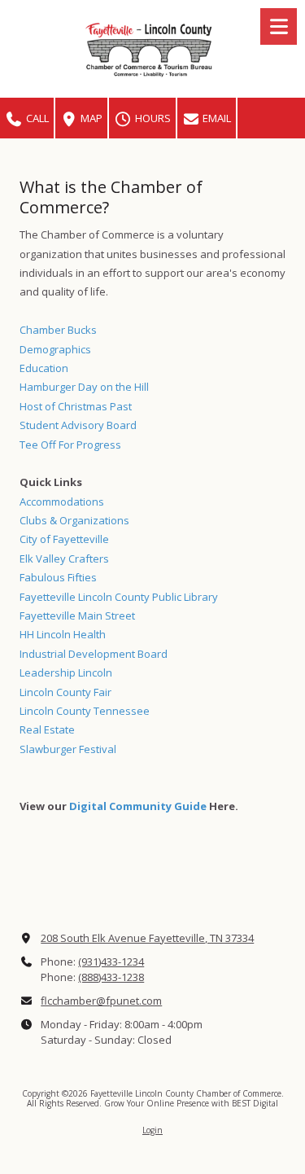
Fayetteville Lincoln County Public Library (119, 596)
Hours (152, 118)
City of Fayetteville (64, 539)
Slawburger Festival (68, 749)
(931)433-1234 (111, 961)
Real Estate (47, 729)
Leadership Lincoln (66, 672)
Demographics (55, 349)
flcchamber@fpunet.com (101, 1000)
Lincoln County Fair (65, 692)
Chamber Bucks (58, 329)
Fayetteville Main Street (77, 615)
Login (152, 1130)
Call (36, 118)
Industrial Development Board (94, 653)
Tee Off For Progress (70, 444)
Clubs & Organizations (74, 520)
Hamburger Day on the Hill (84, 386)
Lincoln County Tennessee (85, 710)
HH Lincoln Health (63, 634)
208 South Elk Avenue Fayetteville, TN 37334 (147, 938)
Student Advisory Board (78, 425)
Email (215, 118)
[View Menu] (278, 26)
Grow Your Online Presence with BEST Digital (191, 1103)
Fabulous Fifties (58, 577)
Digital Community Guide (138, 806)
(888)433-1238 (111, 977)
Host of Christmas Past (76, 406)
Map (90, 118)
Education (44, 368)
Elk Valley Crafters (64, 558)
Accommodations (62, 501)
